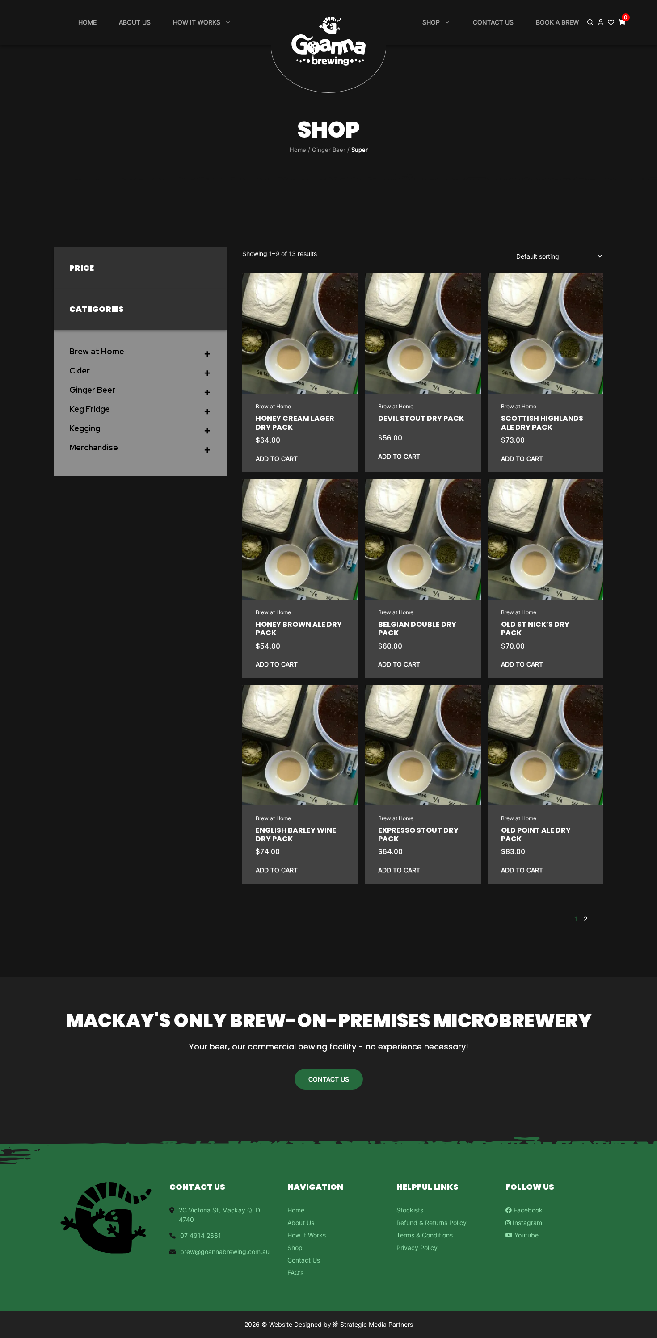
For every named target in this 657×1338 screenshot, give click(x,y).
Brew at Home (273, 406)
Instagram (526, 1222)
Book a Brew (557, 22)
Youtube (526, 1235)
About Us (135, 22)
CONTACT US (328, 1079)
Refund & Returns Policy (431, 1222)
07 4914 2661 (200, 1235)
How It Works (306, 1235)
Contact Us (493, 22)
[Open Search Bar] (590, 22)
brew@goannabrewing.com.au (225, 1251)
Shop (431, 22)
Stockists (409, 1210)
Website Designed (295, 1324)
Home (87, 22)
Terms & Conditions (424, 1235)
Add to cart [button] (277, 458)
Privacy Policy (417, 1247)
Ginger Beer (328, 149)
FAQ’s (295, 1272)
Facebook (527, 1210)
